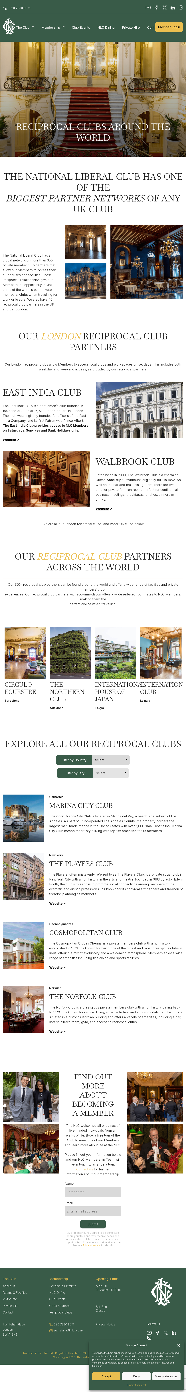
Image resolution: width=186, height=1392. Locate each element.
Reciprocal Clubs (60, 1312)
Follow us (153, 1324)
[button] (179, 1345)
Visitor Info (10, 1299)
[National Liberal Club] (9, 26)
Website (9, 440)
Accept (106, 1376)
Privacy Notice (91, 1245)
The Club (23, 27)
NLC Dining (106, 27)
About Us (9, 1286)
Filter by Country (73, 760)
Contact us (84, 1169)
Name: (69, 1183)
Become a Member (62, 1286)
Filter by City (74, 773)
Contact (153, 27)
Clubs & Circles (59, 1306)
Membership (50, 27)
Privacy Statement (136, 1385)
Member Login (169, 27)
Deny (136, 1376)
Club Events (81, 27)
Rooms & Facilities (15, 1292)
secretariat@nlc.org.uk (68, 1330)
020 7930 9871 (20, 8)
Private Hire (131, 27)
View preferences (166, 1376)
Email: (69, 1203)
